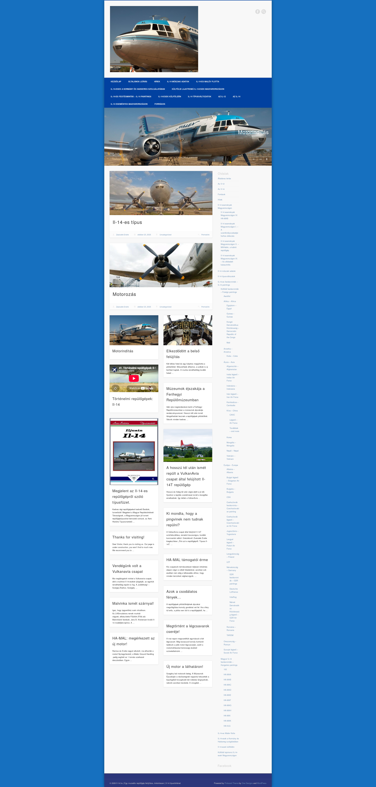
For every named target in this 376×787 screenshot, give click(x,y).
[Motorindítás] (188, 137)
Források (160, 104)
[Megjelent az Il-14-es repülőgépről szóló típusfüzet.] (134, 451)
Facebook (257, 11)
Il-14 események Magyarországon (129, 104)
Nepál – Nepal (233, 450)
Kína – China (232, 410)
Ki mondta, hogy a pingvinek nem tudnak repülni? (184, 519)
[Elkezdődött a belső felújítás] (187, 330)
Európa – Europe (231, 465)
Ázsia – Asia (229, 362)
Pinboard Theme (232, 783)
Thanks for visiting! (128, 536)
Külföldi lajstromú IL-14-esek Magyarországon (198, 89)
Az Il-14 (236, 96)
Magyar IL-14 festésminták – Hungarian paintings (229, 661)
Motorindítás (253, 132)
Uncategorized (165, 234)
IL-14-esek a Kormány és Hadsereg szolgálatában (138, 89)
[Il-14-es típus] (161, 193)
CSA (229, 497)
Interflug (233, 597)
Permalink (205, 234)
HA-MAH (227, 710)
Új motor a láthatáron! (184, 666)
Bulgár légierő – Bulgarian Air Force (233, 480)
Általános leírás (137, 81)
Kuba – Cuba (232, 355)
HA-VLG (227, 725)
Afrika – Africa (230, 301)
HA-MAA (227, 674)
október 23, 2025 (144, 234)
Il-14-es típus (127, 221)
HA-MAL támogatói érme (187, 559)
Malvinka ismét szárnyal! (133, 603)
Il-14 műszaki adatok (178, 81)
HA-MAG (227, 705)
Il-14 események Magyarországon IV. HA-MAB (229, 215)
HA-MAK (227, 720)
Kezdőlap (116, 81)
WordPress (261, 783)
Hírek (157, 81)
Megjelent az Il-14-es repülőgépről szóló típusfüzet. (130, 496)
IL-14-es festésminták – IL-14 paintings (131, 96)
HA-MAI (227, 715)
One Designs (247, 783)
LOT (228, 562)
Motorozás (124, 293)
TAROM (230, 635)
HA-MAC (227, 684)
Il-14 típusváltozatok (199, 96)
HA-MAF (227, 700)
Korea (229, 437)
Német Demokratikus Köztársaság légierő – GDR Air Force (234, 611)
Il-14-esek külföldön (169, 96)
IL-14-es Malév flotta (207, 81)
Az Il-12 (222, 96)
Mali (228, 342)
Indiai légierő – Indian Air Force (233, 377)
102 (225, 669)
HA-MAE (227, 695)
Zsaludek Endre (122, 234)
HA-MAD (227, 689)
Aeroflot (227, 296)
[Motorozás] (161, 265)
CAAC (232, 414)
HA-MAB (227, 679)
